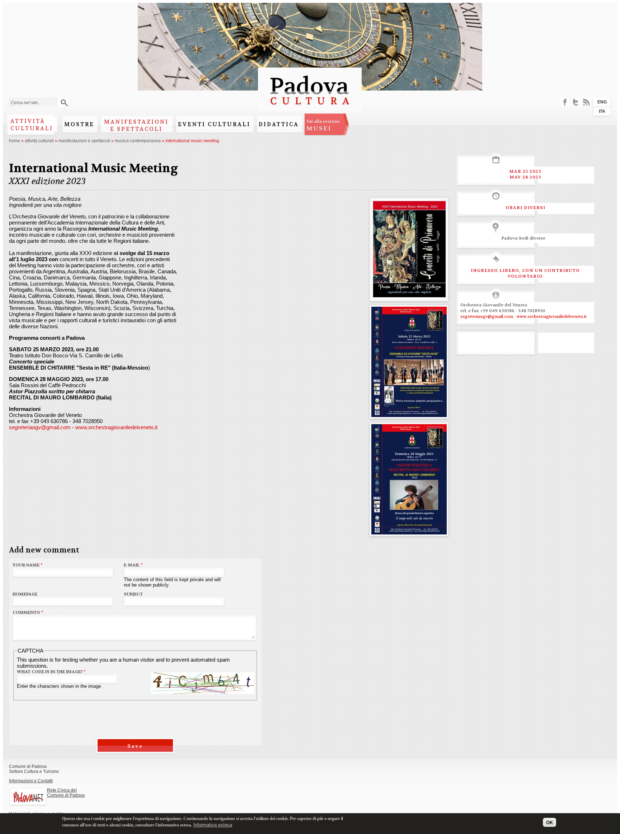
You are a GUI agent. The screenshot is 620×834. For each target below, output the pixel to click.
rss (586, 102)
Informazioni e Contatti (31, 780)
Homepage (25, 594)
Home (14, 140)
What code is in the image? (51, 672)
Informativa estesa (212, 825)
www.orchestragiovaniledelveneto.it (116, 427)
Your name (28, 565)
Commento (28, 612)
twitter (575, 102)
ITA (602, 111)
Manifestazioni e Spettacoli (136, 125)
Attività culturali (31, 124)
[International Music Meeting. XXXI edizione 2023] (409, 296)
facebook (564, 102)
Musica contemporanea (138, 140)
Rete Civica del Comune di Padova (66, 793)
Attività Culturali (39, 140)
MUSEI (323, 125)
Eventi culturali (214, 124)
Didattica (279, 124)
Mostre (79, 124)
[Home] (310, 108)
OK (549, 822)
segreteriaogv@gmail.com (40, 427)
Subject (133, 594)
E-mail (133, 565)
